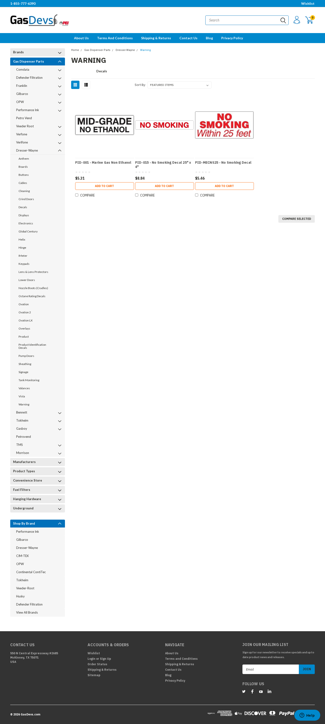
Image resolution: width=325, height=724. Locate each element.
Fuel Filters (21, 490)
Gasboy (21, 428)
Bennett (21, 412)
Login (91, 658)
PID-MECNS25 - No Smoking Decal (223, 163)
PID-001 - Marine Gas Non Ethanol (103, 163)
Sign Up (105, 658)
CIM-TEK (22, 556)
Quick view (104, 123)
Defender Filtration (29, 77)
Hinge (22, 247)
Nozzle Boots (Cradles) (33, 288)
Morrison (22, 453)
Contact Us (188, 38)
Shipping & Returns (156, 38)
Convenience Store (27, 480)
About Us (81, 38)
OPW (20, 102)
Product (24, 336)
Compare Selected (296, 219)
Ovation (24, 304)
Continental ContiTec (31, 572)
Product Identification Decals (32, 346)
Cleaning (24, 191)
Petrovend (23, 436)
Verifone (22, 142)
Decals (23, 207)
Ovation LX (26, 320)
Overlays (24, 328)
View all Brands (27, 612)
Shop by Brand (24, 523)
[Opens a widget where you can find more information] (307, 716)
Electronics (26, 223)
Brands (18, 52)
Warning (24, 404)
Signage (23, 372)
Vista (22, 396)
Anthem (24, 158)
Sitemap (94, 675)
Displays (24, 215)
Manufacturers (24, 462)
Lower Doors (27, 280)
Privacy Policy (232, 38)
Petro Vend (24, 118)
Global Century (28, 231)
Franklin (21, 86)
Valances (24, 388)
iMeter (23, 255)
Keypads (24, 264)
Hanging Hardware (27, 499)
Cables (23, 183)
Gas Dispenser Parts (28, 61)
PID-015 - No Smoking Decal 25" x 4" (163, 165)
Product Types (24, 471)
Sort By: (140, 85)
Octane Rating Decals (32, 296)
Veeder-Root (25, 588)
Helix (22, 239)
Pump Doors (26, 356)
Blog (209, 38)
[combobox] (247, 20)
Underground (23, 508)
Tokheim (22, 420)
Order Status (97, 664)
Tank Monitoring (29, 380)
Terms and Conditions (115, 38)
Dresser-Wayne (27, 150)
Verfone (21, 134)
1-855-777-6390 (22, 3)
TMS (19, 445)
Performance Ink (27, 110)
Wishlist (308, 3)
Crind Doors (26, 199)
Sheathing (25, 364)
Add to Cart (104, 186)
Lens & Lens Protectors (33, 272)
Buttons (24, 175)
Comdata (22, 69)
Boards (23, 166)
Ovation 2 (25, 312)
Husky (20, 596)
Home (75, 50)
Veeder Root (25, 126)
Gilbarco (22, 94)
